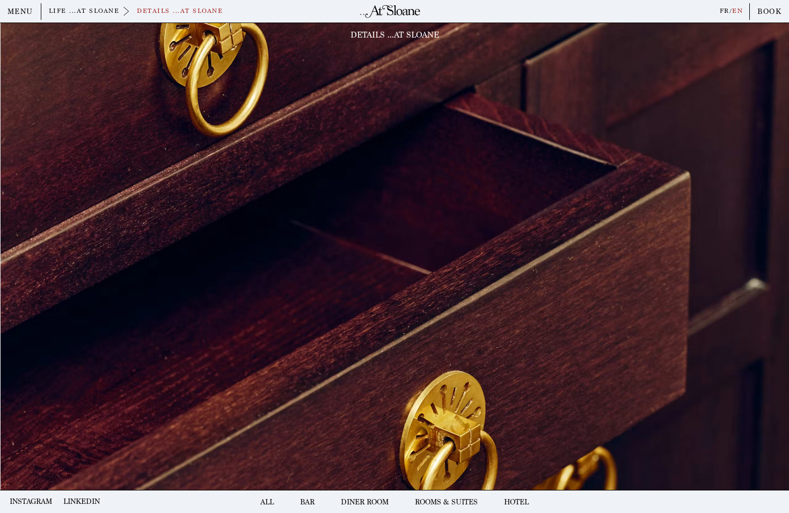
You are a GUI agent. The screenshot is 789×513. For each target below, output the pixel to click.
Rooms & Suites (446, 502)
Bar (307, 502)
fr (724, 11)
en (737, 11)
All (267, 502)
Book (769, 11)
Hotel (516, 502)
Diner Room (365, 502)
